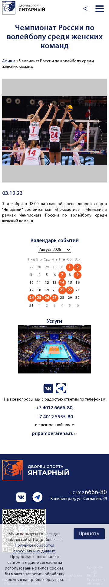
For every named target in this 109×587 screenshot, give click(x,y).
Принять (89, 534)
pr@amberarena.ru (54, 433)
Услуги (54, 321)
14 (62, 282)
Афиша (8, 61)
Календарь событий (55, 240)
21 (62, 290)
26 (47, 298)
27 (54, 298)
